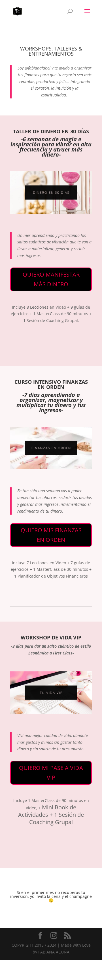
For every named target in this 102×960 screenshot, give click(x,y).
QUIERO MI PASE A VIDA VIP (51, 772)
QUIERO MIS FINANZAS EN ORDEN (51, 535)
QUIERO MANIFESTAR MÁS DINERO (51, 279)
